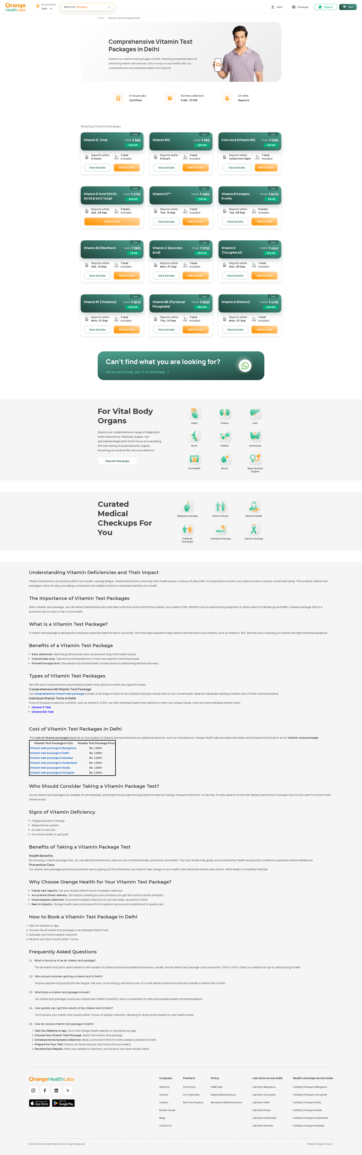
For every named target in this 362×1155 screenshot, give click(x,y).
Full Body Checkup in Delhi (307, 1102)
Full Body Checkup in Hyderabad (310, 1118)
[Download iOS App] (40, 1103)
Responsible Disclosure (223, 1094)
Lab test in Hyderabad (264, 1118)
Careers (163, 1102)
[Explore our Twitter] (68, 1090)
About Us (164, 1087)
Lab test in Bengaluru (264, 1087)
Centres (163, 1094)
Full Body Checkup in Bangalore (310, 1087)
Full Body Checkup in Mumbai (308, 1125)
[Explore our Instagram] (33, 1090)
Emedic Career (167, 1110)
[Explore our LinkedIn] (56, 1090)
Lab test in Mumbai (262, 1125)
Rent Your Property (193, 1102)
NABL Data (216, 1087)
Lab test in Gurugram (264, 1094)
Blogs (162, 1118)
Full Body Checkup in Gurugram (310, 1094)
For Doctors (189, 1087)
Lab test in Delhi (261, 1102)
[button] (45, 7)
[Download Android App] (63, 1103)
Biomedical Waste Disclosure (226, 1102)
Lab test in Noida (261, 1110)
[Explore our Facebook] (45, 1090)
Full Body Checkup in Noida (307, 1110)
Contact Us (165, 1125)
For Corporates (191, 1094)
